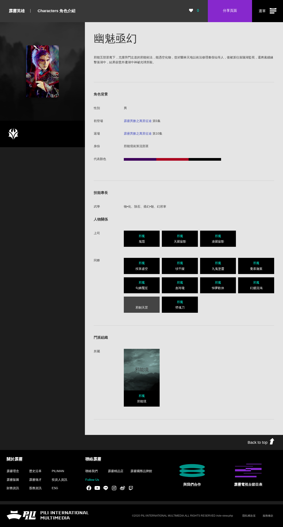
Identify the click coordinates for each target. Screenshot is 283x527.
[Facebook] (89, 488)
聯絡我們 (91, 471)
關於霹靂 (15, 459)
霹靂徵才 (35, 479)
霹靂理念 (13, 471)
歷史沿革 (35, 471)
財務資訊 (13, 488)
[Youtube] (97, 488)
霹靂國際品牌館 (141, 471)
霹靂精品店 (115, 471)
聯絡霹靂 (93, 459)
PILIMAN (58, 471)
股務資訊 (35, 488)
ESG (55, 488)
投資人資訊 (59, 479)
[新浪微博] (122, 488)
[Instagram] (114, 488)
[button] (267, 11)
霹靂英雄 (17, 11)
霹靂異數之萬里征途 (138, 121)
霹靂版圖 (13, 479)
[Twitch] (131, 488)
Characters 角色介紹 (56, 11)
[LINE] (106, 488)
